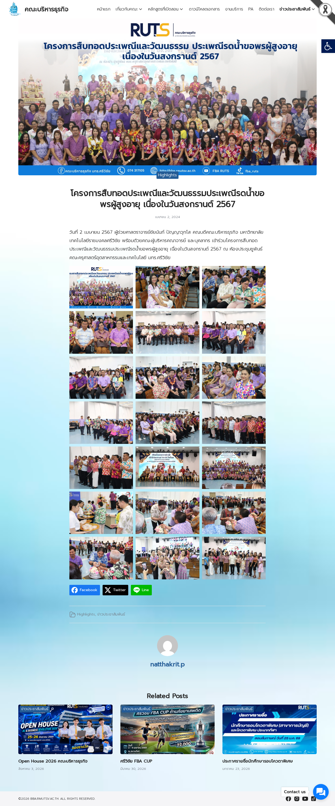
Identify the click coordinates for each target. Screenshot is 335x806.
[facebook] (288, 799)
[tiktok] (313, 799)
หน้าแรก (103, 9)
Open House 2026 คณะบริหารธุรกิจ (52, 761)
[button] (328, 46)
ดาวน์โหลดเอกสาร (204, 9)
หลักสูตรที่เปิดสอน (163, 9)
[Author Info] (167, 655)
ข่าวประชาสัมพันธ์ (295, 9)
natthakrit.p (167, 664)
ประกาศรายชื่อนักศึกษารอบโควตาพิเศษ (257, 761)
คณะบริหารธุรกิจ (47, 9)
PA (251, 9)
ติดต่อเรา (266, 9)
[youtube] (305, 799)
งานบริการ (234, 9)
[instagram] (297, 799)
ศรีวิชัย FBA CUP (136, 761)
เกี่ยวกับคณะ (127, 9)
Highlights (167, 175)
